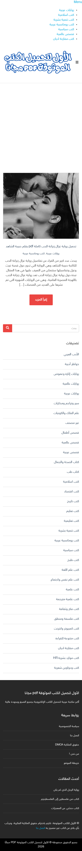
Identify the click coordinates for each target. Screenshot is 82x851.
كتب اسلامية (66, 15)
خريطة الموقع (71, 763)
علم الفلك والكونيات (66, 413)
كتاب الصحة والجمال (66, 462)
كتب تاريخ (73, 501)
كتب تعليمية (71, 521)
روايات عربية (66, 10)
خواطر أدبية (72, 364)
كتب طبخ (73, 560)
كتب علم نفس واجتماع (65, 580)
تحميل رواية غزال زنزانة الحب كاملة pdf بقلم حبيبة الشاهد (41, 246)
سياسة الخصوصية (69, 726)
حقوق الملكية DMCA (67, 744)
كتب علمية (72, 590)
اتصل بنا (74, 735)
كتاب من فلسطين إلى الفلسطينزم (60, 799)
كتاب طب (73, 472)
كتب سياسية (66, 29)
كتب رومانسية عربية (62, 25)
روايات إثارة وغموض (66, 374)
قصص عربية (71, 452)
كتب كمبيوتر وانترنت (66, 629)
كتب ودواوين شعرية (66, 668)
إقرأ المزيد (41, 300)
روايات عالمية (71, 384)
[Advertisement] (41, 124)
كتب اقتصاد (71, 492)
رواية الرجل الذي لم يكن (66, 790)
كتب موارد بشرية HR (66, 658)
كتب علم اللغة (70, 570)
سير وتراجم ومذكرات (66, 403)
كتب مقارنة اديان (63, 39)
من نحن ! (74, 754)
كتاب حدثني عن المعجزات (65, 808)
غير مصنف (72, 423)
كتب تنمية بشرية (64, 20)
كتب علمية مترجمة (67, 599)
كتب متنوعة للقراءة (67, 638)
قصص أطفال (70, 433)
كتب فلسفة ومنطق (66, 619)
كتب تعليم (72, 511)
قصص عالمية (65, 34)
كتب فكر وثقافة (69, 609)
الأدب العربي (71, 354)
